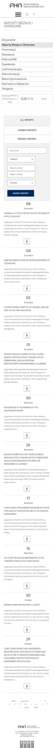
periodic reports (27, 139)
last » (36, 707)
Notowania (8, 55)
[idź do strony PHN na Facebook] (21, 744)
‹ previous (24, 701)
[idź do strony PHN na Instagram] (28, 744)
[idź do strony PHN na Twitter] (25, 744)
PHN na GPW (9, 59)
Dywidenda (8, 64)
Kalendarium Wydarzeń (15, 84)
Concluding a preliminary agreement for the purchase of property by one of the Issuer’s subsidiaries (27, 511)
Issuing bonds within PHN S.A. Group (22, 605)
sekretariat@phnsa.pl (27, 736)
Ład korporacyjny (12, 69)
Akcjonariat (8, 40)
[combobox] (21, 159)
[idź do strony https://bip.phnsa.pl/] (32, 744)
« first (13, 701)
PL (34, 14)
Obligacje (7, 89)
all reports (27, 120)
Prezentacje (9, 50)
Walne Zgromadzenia (14, 79)
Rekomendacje (11, 74)
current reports (27, 130)
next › (27, 707)
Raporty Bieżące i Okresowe (18, 45)
